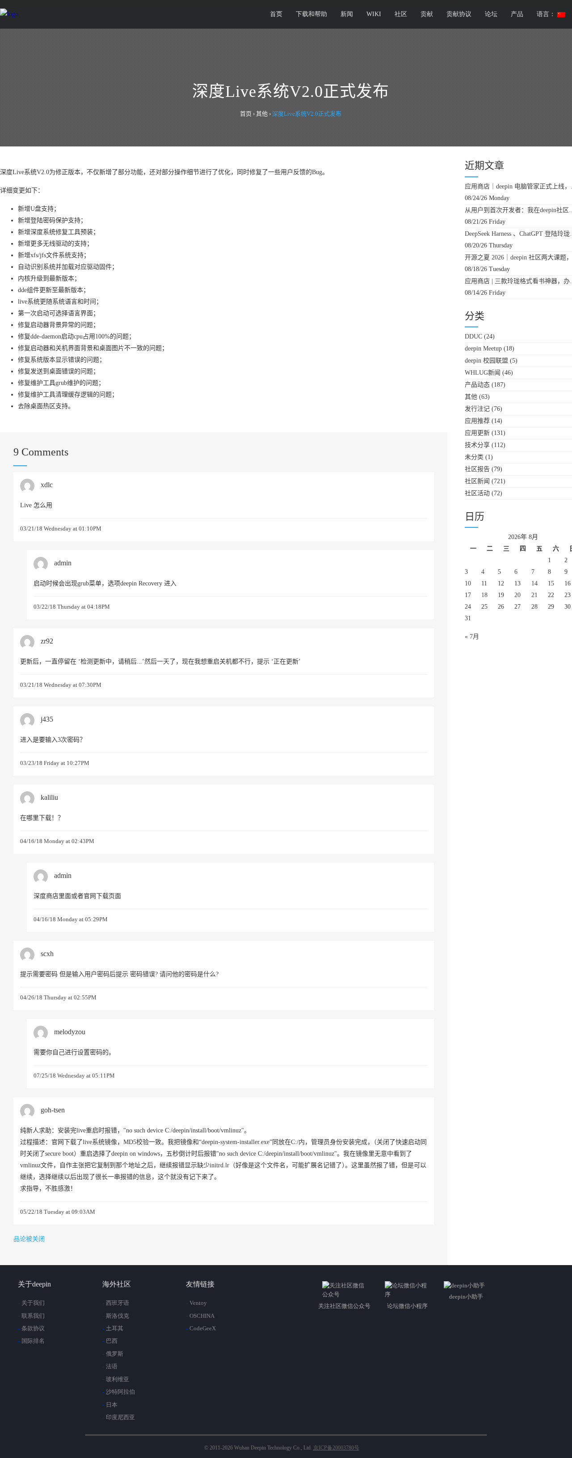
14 (534, 583)
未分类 (474, 457)
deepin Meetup (483, 348)
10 (468, 583)
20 (517, 595)
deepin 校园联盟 (486, 360)
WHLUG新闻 (482, 372)
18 (484, 595)
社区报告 (477, 469)
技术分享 (477, 445)
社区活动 (477, 493)
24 (468, 606)
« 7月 (472, 636)
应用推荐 (477, 421)
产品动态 (477, 384)
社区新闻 (477, 481)
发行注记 (477, 408)
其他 (471, 396)
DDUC (473, 336)
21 (534, 595)
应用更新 (477, 433)
